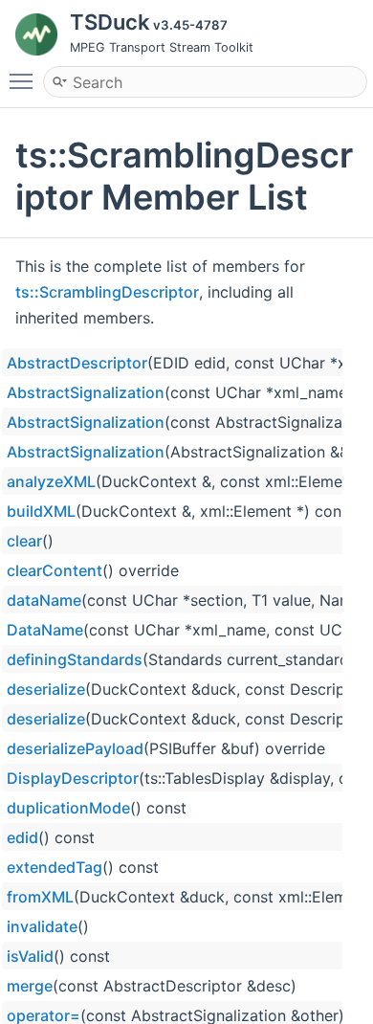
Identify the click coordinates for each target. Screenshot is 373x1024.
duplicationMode (68, 807)
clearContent (54, 570)
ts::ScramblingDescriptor (107, 291)
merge (30, 985)
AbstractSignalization (86, 392)
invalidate (42, 926)
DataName (45, 629)
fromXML (40, 896)
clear (24, 540)
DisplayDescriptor (73, 778)
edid (22, 837)
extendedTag (54, 867)
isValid (30, 956)
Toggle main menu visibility (25, 80)
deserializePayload (75, 748)
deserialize (46, 689)
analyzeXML (51, 481)
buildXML (41, 511)
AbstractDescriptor (77, 362)
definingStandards (75, 659)
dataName (44, 600)
